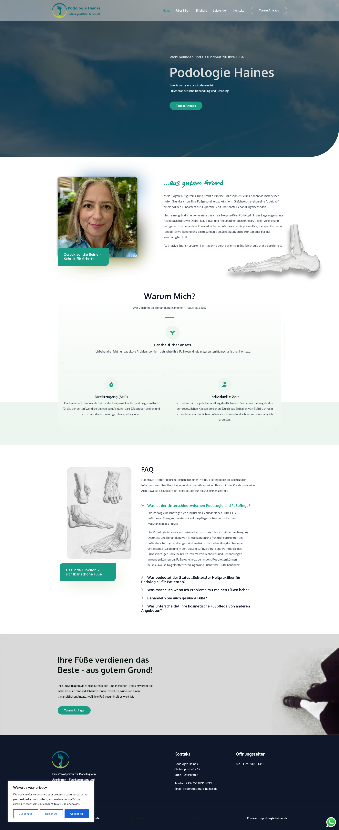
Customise (26, 813)
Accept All (76, 813)
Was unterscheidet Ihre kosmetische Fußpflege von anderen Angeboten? (195, 608)
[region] (51, 801)
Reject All (51, 813)
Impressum (200, 818)
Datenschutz (138, 818)
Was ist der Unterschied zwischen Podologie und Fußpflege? (198, 505)
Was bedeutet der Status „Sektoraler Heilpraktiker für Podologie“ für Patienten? (190, 579)
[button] (269, 10)
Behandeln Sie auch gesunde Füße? (177, 598)
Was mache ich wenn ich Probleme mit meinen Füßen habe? (198, 590)
